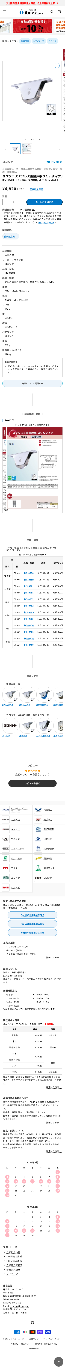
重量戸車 (25, 41)
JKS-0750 (29, 579)
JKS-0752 (29, 605)
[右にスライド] (39, 139)
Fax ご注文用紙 (14, 1260)
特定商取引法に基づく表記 (46, 1343)
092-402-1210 (46, 222)
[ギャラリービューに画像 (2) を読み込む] (27, 149)
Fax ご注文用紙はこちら (32, 923)
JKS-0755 (29, 618)
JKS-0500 (29, 572)
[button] (4, 11)
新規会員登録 (13, 1269)
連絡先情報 (34, 1348)
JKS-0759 (29, 644)
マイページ (12, 1273)
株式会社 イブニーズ (13, 1289)
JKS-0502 (29, 599)
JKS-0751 (29, 592)
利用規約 (14, 1343)
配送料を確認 (36, 189)
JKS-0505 (29, 612)
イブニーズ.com (17, 1338)
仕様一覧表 (9, 236)
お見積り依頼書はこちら (32, 932)
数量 (4, 196)
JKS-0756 (29, 631)
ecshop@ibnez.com (20, 1305)
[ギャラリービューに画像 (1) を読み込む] (15, 149)
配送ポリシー (26, 1343)
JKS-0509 (29, 638)
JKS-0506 (29, 625)
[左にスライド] (25, 139)
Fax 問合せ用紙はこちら (32, 915)
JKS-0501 (29, 586)
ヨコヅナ (52, 41)
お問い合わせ (13, 1252)
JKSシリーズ (38, 41)
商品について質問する (32, 383)
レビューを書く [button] (32, 783)
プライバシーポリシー (52, 1338)
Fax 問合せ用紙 (14, 1256)
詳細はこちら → (54, 957)
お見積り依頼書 (14, 1265)
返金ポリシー (34, 1338)
